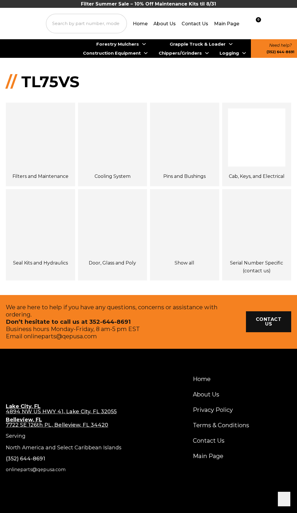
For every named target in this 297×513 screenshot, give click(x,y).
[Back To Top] (284, 499)
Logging (229, 53)
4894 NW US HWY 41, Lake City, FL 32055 (61, 409)
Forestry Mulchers (117, 44)
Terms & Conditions (221, 425)
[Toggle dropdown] (144, 44)
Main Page (226, 23)
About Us (164, 23)
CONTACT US (269, 322)
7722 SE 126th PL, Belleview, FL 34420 (57, 422)
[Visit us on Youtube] (36, 484)
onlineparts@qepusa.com (60, 336)
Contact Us (195, 23)
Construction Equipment (112, 53)
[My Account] (267, 23)
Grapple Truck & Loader (198, 44)
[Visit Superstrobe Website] (282, 23)
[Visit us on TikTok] (49, 484)
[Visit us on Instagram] (22, 484)
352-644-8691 (110, 321)
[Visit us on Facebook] (9, 484)
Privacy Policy (213, 409)
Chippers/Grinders (180, 53)
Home (140, 23)
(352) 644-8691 (280, 52)
